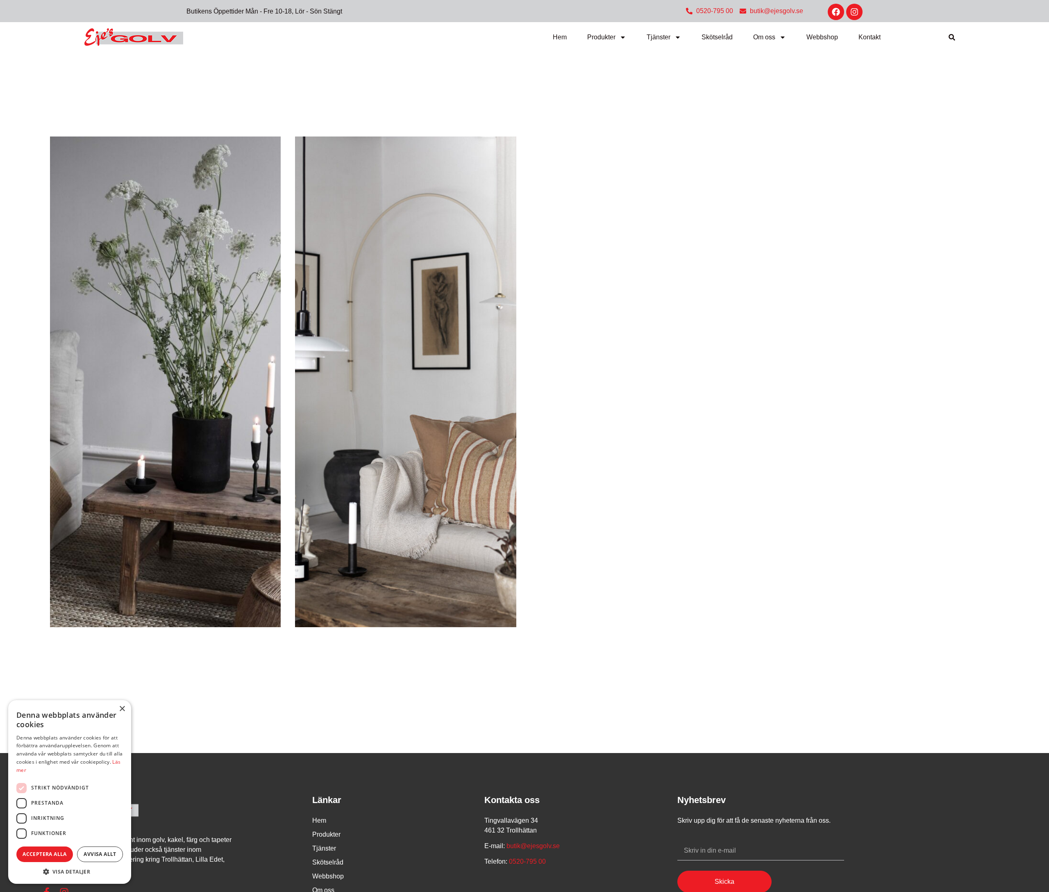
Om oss (764, 37)
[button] (952, 37)
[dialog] (69, 792)
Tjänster (658, 37)
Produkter (601, 37)
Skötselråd (717, 37)
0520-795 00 (526, 861)
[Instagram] (854, 12)
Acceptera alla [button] (45, 854)
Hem (560, 37)
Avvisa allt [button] (100, 854)
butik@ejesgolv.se (533, 845)
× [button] (122, 709)
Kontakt (869, 37)
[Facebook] (836, 12)
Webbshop (822, 37)
